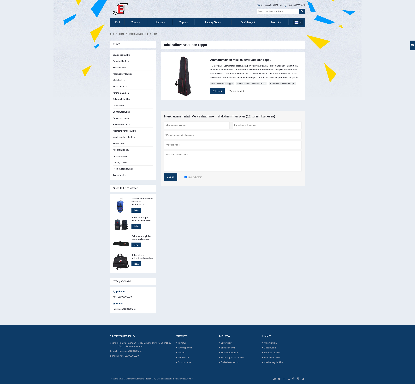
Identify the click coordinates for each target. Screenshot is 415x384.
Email (217, 90)
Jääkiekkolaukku (121, 55)
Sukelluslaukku (120, 86)
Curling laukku (120, 162)
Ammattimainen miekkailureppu (251, 83)
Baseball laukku (121, 61)
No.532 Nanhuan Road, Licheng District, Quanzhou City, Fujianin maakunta (145, 344)
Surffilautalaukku (121, 111)
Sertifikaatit (183, 357)
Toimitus (182, 342)
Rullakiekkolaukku (122, 124)
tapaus (183, 22)
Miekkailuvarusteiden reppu (282, 83)
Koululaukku (119, 143)
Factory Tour (212, 22)
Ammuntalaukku (121, 92)
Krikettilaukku (119, 67)
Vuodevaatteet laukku (124, 137)
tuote (134, 22)
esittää (170, 177)
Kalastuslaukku (120, 156)
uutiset (159, 22)
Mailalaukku (119, 80)
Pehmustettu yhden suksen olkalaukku (141, 237)
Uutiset (181, 352)
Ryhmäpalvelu (185, 347)
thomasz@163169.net (271, 5)
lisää (136, 210)
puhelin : (114, 355)
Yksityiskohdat (236, 91)
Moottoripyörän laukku (124, 130)
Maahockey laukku (122, 74)
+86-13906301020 (296, 5)
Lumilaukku (118, 105)
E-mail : (114, 351)
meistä (275, 22)
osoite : (114, 342)
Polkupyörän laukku (123, 168)
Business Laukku (121, 118)
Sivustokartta (184, 362)
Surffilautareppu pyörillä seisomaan (141, 219)
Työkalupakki (119, 175)
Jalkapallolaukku (121, 99)
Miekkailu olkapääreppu (222, 83)
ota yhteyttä (248, 22)
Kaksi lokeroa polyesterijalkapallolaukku (142, 256)
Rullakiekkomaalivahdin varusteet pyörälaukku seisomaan (142, 201)
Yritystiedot (226, 342)
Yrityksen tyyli (228, 347)
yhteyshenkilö (122, 336)
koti (117, 22)
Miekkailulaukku (121, 149)
